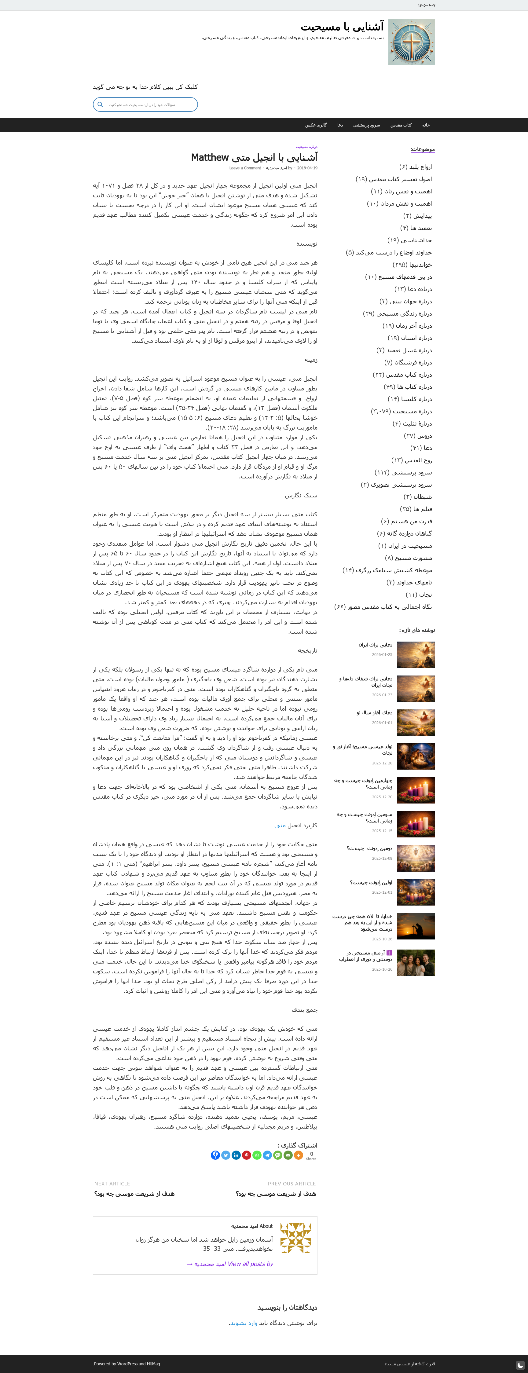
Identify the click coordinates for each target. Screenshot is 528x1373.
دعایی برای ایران (375, 644)
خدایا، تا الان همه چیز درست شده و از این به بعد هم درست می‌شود (362, 922)
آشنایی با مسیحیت (342, 26)
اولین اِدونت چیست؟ (371, 882)
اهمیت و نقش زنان (408, 191)
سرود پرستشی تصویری (401, 484)
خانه (426, 125)
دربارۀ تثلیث (417, 423)
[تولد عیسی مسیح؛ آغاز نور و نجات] (416, 748)
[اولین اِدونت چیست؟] (416, 884)
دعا (340, 125)
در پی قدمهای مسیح (405, 276)
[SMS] (277, 1155)
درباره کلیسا (416, 398)
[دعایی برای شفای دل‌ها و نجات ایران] (416, 680)
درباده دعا (420, 288)
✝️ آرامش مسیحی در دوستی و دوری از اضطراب (365, 956)
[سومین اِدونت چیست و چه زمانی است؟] (416, 815)
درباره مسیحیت (306, 147)
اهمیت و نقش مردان (406, 203)
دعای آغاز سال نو (374, 712)
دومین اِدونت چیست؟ (369, 848)
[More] (298, 1155)
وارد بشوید (243, 1322)
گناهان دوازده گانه (409, 533)
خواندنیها (420, 264)
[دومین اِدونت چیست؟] (416, 849)
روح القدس (418, 459)
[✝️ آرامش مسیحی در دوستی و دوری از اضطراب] (416, 954)
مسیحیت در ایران (410, 545)
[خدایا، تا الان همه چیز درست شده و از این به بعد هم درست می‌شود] (416, 917)
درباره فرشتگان (413, 362)
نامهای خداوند (414, 582)
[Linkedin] (236, 1155)
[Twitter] (225, 1155)
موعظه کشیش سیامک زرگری (394, 569)
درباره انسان (416, 337)
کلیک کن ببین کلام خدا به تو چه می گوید (145, 86)
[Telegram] (267, 1155)
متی (280, 825)
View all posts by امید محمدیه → (229, 1263)
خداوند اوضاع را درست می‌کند (394, 252)
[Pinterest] (246, 1155)
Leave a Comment (245, 167)
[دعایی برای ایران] (416, 646)
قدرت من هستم (411, 521)
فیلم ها (422, 508)
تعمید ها (421, 227)
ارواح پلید (420, 166)
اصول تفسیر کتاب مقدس (400, 178)
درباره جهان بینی (411, 301)
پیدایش (422, 215)
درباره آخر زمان (414, 325)
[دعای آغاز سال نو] (416, 714)
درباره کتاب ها (414, 386)
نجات (425, 594)
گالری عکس (316, 125)
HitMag (153, 1363)
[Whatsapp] (257, 1155)
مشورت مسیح (413, 557)
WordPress (127, 1363)
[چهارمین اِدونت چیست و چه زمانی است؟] (416, 781)
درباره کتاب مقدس (409, 374)
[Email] (288, 1155)
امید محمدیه (276, 167)
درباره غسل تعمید (409, 349)
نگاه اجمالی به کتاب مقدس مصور (390, 606)
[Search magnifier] (100, 104)
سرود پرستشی (366, 125)
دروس (424, 435)
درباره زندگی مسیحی (404, 313)
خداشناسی (416, 239)
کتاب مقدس (401, 125)
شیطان (423, 496)
